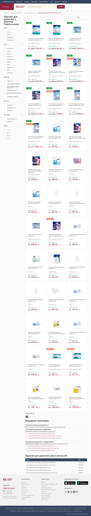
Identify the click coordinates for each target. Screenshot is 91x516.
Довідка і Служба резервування (48, 489)
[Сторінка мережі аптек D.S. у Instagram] (68, 491)
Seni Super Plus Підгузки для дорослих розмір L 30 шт (41, 450)
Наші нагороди (25, 484)
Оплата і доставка (43, 1)
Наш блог (43, 482)
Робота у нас (19, 1)
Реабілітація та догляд (16, 12)
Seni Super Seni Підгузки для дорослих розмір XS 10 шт (42, 433)
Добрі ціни (57, 1)
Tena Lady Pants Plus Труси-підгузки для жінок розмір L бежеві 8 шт (45, 435)
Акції (51, 1)
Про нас (23, 482)
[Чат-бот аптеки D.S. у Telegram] (74, 491)
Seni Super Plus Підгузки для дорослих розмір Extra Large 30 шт (44, 448)
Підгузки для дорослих (29, 12)
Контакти (24, 493)
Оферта (23, 498)
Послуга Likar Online (46, 497)
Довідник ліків (44, 498)
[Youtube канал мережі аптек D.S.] (71, 491)
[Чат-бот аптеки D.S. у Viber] (77, 491)
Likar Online (64, 1)
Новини (23, 486)
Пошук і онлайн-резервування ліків (49, 484)
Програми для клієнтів (8, 1)
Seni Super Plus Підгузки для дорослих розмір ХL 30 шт (42, 446)
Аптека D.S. (6, 12)
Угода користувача (26, 497)
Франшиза (26, 1)
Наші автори (24, 491)
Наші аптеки (34, 1)
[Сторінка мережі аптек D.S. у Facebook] (65, 491)
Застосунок (43, 491)
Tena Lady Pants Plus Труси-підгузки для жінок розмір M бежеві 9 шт (45, 438)
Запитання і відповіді (46, 493)
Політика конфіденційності (28, 495)
